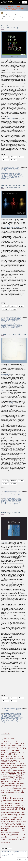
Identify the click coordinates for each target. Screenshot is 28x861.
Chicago (12, 752)
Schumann (14, 721)
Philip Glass (16, 782)
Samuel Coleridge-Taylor (17, 785)
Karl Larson (9, 501)
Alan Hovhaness (7, 172)
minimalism (5, 774)
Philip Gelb (11, 781)
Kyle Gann (11, 769)
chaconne (6, 324)
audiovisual (17, 167)
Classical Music (4, 714)
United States (14, 792)
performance (6, 321)
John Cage (17, 823)
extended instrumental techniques (12, 709)
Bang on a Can (7, 745)
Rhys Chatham (10, 785)
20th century (6, 713)
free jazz (7, 320)
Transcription (21, 839)
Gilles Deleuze (8, 500)
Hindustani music (22, 765)
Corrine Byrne (10, 499)
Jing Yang (6, 716)
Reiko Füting (6, 504)
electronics (10, 324)
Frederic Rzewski (5, 763)
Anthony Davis (4, 743)
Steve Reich (4, 790)
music (19, 169)
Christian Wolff (4, 499)
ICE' (19, 324)
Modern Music (10, 719)
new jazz (18, 828)
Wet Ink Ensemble (12, 226)
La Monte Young (17, 768)
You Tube (9, 842)
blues (18, 807)
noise (10, 830)
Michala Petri (10, 772)
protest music (17, 176)
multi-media (15, 169)
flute (18, 762)
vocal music (18, 841)
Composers (10, 714)
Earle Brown (15, 499)
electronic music (18, 816)
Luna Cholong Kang (11, 717)
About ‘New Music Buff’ (11, 15)
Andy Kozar (6, 498)
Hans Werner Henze (8, 173)
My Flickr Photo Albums (6, 17)
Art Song (7, 708)
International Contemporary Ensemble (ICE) (13, 227)
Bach (15, 713)
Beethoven (13, 745)
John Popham (18, 500)
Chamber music (7, 751)
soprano (3, 327)
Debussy (9, 715)
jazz (13, 823)
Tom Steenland (7, 792)
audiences (4, 803)
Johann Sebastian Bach (10, 174)
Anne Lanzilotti (12, 498)
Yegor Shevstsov (4, 722)
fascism (24, 821)
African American (13, 491)
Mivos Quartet (10, 118)
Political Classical (10, 176)
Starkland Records (21, 788)
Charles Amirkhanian (6, 810)
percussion (5, 782)
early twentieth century (11, 814)
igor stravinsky (4, 767)
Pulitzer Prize (4, 785)
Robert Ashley (11, 837)
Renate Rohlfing (12, 504)
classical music (11, 168)
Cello (12, 172)
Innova (8, 767)
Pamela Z (7, 779)
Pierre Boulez (18, 720)
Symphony (19, 790)
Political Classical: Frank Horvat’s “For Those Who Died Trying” (12, 27)
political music (7, 170)
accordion (3, 741)
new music (3, 497)
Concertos (11, 812)
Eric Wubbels (15, 324)
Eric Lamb (13, 715)
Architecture (16, 802)
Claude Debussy (19, 754)
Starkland (14, 788)
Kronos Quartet (4, 768)
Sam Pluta (17, 326)
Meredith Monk (4, 772)
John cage (13, 500)
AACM (15, 739)
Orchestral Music (18, 830)
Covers (22, 812)
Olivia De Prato (4, 176)
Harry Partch (11, 765)
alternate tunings (13, 317)
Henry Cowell (16, 765)
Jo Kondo (10, 716)
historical (8, 823)
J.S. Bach (18, 325)
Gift (24, 2)
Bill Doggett (22, 745)
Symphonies (14, 839)
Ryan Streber (9, 721)
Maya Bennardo (13, 175)
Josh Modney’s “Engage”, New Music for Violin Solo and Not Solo (13, 186)
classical (21, 752)
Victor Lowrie (9, 506)
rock (16, 837)
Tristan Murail (19, 721)
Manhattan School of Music (18, 770)
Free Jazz (12, 763)
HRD (14, 173)
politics (11, 170)
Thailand (6, 177)
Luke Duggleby (7, 175)
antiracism (12, 167)
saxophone (3, 788)
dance (8, 758)
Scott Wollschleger (5, 374)
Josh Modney (10, 224)
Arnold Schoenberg (11, 743)
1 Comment (24, 317)
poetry (9, 783)
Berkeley (22, 805)
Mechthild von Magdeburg (10, 718)
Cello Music (9, 809)
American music (23, 741)
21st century (7, 167)
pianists (2, 711)
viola (5, 178)
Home (2, 15)
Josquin (5, 717)
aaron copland (20, 739)
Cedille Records (17, 749)
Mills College (16, 772)
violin (8, 178)
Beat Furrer (19, 713)
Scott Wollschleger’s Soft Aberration (13, 334)
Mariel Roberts (11, 502)
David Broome (4, 715)
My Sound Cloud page (18, 17)
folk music (21, 762)
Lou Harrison (17, 174)
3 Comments (24, 167)
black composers (5, 747)
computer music (5, 812)
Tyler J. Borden (11, 177)
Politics (22, 783)
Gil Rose (17, 763)
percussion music (15, 832)
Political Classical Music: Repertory (9, 19)
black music (14, 807)
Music (21, 719)
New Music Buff (14, 6)
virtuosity (11, 321)
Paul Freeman (12, 779)
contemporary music (17, 714)
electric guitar (21, 758)
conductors (17, 812)
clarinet (16, 752)
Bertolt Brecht (18, 498)
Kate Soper (7, 326)
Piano (22, 781)
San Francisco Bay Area (11, 787)
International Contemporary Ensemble (8, 325)
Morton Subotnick (8, 776)
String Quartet (12, 790)
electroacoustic (5, 760)
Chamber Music (4, 168)
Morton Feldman (15, 496)
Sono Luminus (9, 788)
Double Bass (16, 758)
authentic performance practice (11, 492)
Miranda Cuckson (19, 718)
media (6, 824)
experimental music (8, 319)
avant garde (12, 713)
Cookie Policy (4, 855)
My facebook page (6, 733)
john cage (3, 496)
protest (23, 836)
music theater (12, 828)
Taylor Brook (7, 327)
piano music (4, 783)
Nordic (12, 830)
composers (16, 168)
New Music (8, 720)
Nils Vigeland (10, 503)
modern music (10, 169)
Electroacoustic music (7, 816)
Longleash (11, 402)
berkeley (18, 745)
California (10, 749)
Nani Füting (3, 720)
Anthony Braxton (14, 323)
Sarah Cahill (19, 787)
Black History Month (15, 747)
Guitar (20, 763)
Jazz (15, 767)
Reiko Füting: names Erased (10, 513)
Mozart (14, 776)
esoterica (10, 817)
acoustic (16, 798)
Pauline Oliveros (19, 780)
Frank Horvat (4, 60)
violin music (6, 841)
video (2, 841)
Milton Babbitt (23, 772)
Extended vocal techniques (16, 494)
